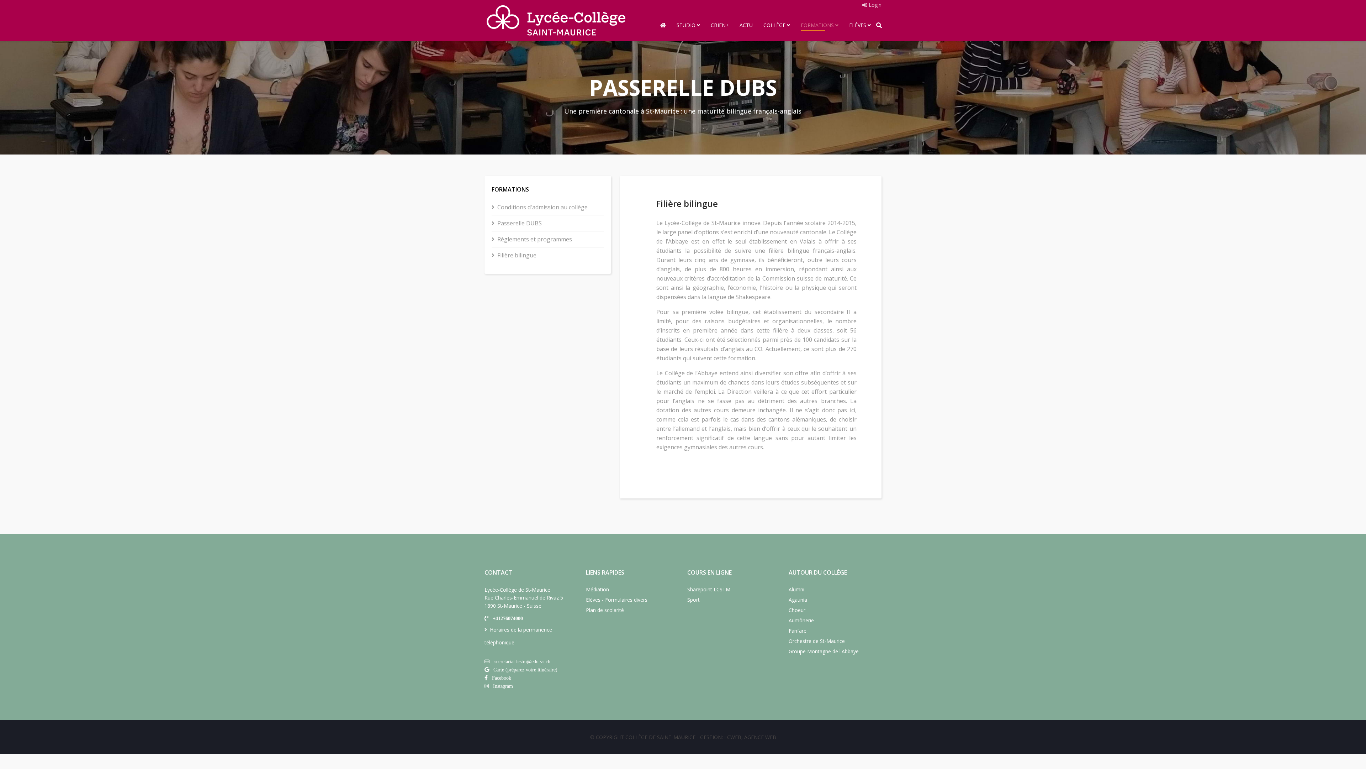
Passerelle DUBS (519, 223)
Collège (774, 25)
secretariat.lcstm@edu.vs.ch (522, 661)
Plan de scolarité (605, 610)
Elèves (857, 25)
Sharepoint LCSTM (708, 589)
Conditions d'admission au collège (542, 207)
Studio (686, 25)
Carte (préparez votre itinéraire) (525, 669)
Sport (693, 599)
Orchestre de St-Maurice (817, 641)
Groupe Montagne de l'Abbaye (824, 651)
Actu (746, 25)
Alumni (796, 589)
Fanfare (797, 630)
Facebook (501, 677)
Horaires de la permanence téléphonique (518, 636)
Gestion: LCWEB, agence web (738, 737)
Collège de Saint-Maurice (660, 737)
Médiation (597, 589)
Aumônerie (801, 620)
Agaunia (798, 599)
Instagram (503, 686)
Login (874, 4)
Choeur (797, 610)
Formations (817, 25)
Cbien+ (720, 25)
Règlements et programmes (534, 239)
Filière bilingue (516, 255)
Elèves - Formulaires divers (616, 599)
